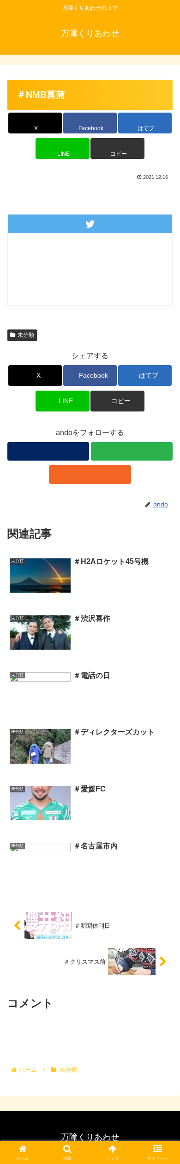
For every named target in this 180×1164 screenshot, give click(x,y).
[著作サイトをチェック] (48, 451)
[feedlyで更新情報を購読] (132, 451)
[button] (117, 148)
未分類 (26, 335)
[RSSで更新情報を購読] (90, 474)
